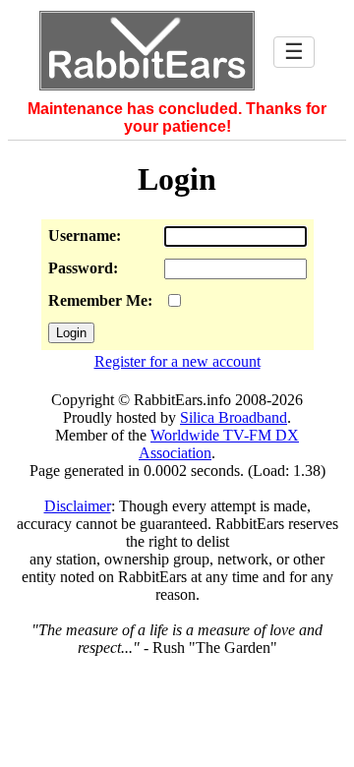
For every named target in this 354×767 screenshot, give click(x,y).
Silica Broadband (233, 417)
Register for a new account (177, 361)
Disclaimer (77, 506)
